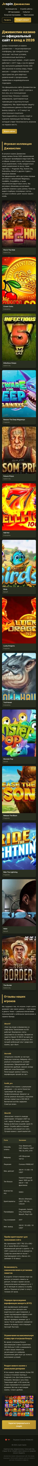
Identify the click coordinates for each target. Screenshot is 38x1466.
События (26, 12)
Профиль (7, 20)
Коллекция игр (11, 9)
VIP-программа (14, 12)
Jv (16, 4)
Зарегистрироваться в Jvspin (19, 1424)
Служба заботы (26, 9)
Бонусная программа (12, 15)
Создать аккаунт (22, 20)
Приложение (29, 15)
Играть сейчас (9, 131)
